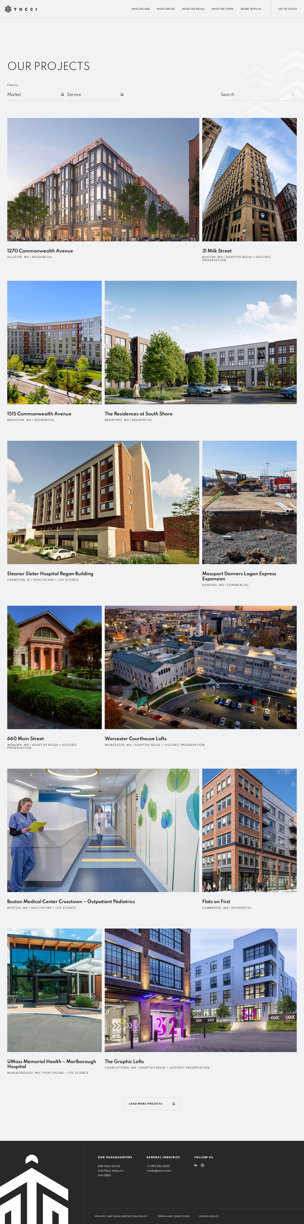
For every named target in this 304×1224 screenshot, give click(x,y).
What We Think (222, 8)
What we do (166, 8)
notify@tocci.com (159, 1170)
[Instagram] (202, 1165)
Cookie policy (209, 1216)
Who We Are (140, 8)
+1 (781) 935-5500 (158, 1166)
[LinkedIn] (195, 1165)
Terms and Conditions (173, 1216)
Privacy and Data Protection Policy (121, 1216)
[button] (152, 1103)
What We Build (193, 8)
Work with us (251, 8)
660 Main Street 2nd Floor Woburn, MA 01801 (111, 1170)
